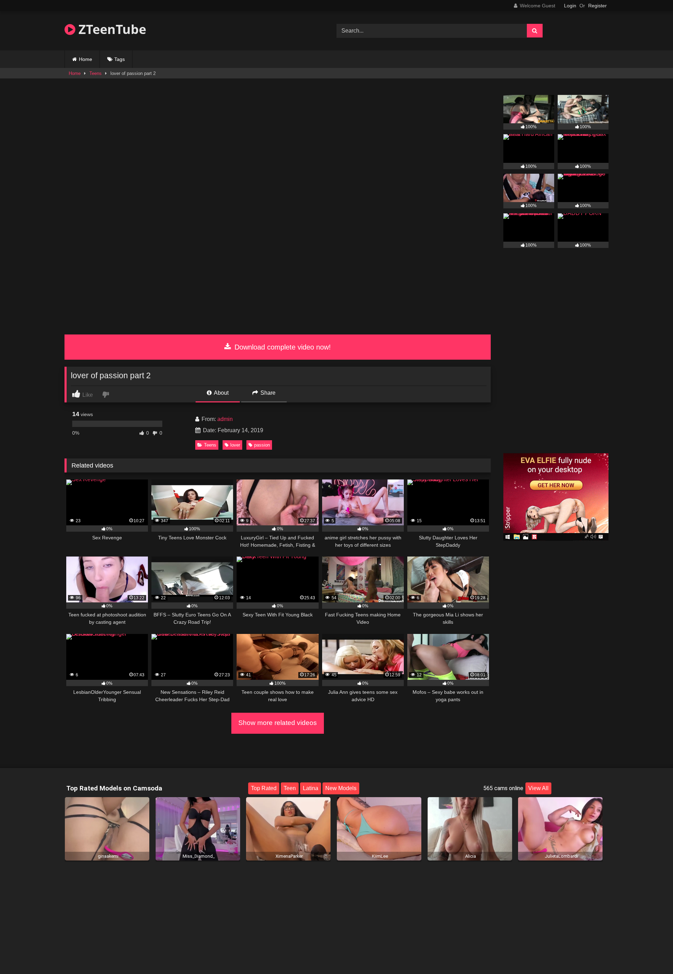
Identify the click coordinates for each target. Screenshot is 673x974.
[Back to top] (651, 953)
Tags (119, 59)
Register (597, 5)
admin (225, 419)
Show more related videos (277, 722)
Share (267, 393)
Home (85, 59)
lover (235, 445)
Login (570, 5)
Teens (95, 73)
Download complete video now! (281, 347)
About (221, 393)
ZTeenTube (110, 29)
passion (262, 445)
